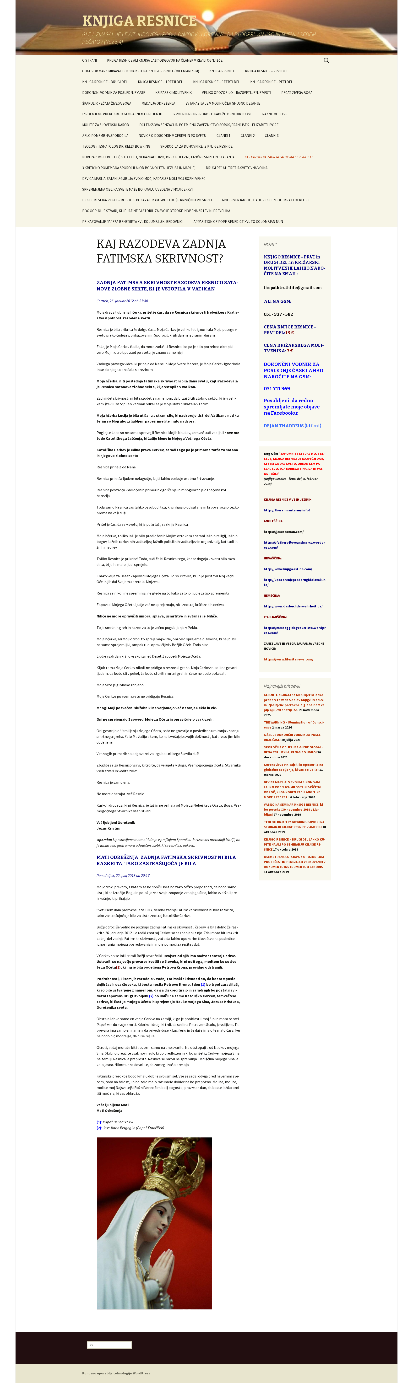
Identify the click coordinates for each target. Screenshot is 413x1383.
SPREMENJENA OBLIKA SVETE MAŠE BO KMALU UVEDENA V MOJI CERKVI (137, 189)
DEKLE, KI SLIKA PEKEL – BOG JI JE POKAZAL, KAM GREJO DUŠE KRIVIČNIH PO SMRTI (147, 200)
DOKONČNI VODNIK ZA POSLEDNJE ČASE (113, 92)
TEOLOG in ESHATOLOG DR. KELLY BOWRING (116, 146)
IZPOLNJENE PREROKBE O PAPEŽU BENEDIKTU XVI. (212, 114)
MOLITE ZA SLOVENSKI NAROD (105, 125)
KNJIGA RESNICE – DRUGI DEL (105, 82)
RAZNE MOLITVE (274, 114)
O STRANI (89, 60)
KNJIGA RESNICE (222, 71)
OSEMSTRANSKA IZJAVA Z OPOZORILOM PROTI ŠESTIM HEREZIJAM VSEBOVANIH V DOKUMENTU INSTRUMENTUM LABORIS (295, 862)
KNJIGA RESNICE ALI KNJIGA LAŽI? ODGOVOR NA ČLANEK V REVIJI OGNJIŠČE (165, 60)
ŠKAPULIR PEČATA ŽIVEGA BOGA (106, 103)
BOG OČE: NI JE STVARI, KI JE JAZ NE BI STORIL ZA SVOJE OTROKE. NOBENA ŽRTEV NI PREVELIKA (156, 211)
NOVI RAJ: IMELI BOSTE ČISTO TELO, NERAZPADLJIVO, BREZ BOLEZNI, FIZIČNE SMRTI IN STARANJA (158, 157)
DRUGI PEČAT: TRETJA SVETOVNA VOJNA (236, 168)
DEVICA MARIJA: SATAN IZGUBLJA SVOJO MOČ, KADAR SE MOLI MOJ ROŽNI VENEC (144, 178)
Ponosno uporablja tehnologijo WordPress (116, 1373)
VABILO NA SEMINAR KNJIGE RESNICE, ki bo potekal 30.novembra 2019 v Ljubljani (293, 809)
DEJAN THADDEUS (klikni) (292, 426)
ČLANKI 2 (248, 135)
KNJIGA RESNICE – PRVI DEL (266, 71)
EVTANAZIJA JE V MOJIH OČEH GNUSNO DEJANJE (222, 103)
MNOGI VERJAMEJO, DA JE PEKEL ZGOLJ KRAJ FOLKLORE (266, 200)
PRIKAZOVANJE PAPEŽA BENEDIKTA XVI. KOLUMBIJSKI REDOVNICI (132, 221)
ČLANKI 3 (272, 135)
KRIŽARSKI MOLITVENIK (173, 92)
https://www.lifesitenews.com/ (288, 659)
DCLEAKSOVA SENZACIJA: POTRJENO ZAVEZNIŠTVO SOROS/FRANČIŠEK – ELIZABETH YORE (208, 125)
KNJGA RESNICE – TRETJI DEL (160, 82)
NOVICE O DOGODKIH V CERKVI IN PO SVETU (172, 135)
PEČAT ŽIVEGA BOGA (296, 92)
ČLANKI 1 (223, 135)
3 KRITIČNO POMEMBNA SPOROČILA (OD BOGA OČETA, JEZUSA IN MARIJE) (139, 168)
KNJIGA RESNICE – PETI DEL (271, 82)
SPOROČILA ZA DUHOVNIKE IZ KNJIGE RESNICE (196, 146)
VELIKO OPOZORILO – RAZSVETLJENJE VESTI (236, 92)
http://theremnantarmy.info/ (287, 510)
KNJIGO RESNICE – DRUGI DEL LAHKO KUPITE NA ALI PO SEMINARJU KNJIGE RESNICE (294, 844)
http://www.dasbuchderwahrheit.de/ (293, 606)
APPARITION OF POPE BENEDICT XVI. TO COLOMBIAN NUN (238, 221)
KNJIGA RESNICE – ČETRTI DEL (216, 82)
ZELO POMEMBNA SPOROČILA (105, 135)
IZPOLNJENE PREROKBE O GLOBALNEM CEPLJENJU (122, 114)
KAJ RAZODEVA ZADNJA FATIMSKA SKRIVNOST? (279, 157)
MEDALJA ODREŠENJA (158, 103)
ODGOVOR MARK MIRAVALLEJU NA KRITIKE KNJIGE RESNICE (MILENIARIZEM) (140, 71)
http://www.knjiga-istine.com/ (288, 569)
